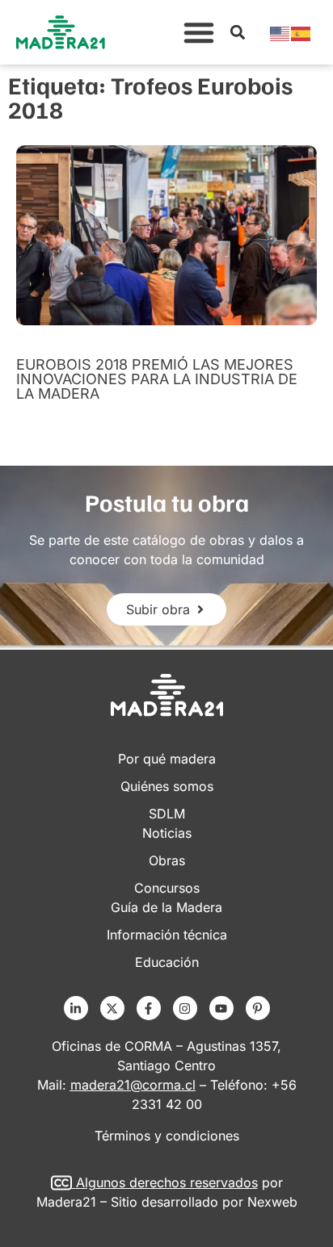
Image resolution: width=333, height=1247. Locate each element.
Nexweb (272, 1202)
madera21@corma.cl (133, 1085)
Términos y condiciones (167, 1136)
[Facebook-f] (149, 1008)
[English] (280, 32)
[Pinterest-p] (258, 1008)
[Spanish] (301, 32)
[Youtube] (221, 1008)
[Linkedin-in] (76, 1008)
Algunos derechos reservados (167, 1182)
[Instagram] (185, 1008)
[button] (199, 32)
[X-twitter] (112, 1008)
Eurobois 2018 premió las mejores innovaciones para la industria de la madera (156, 379)
